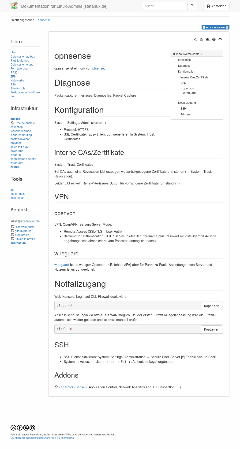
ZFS (13, 76)
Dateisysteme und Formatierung (22, 66)
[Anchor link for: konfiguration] (108, 109)
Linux (14, 52)
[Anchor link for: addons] (82, 374)
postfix (15, 139)
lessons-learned (21, 131)
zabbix (15, 167)
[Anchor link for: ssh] (72, 344)
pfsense (98, 68)
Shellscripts (18, 88)
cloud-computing (21, 135)
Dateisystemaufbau (23, 56)
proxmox (16, 143)
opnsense (44, 20)
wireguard (17, 163)
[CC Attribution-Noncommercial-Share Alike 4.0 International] (23, 427)
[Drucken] (214, 38)
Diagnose (184, 65)
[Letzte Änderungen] (201, 38)
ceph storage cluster (23, 159)
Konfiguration (186, 71)
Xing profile (22, 235)
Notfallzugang (187, 102)
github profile (23, 231)
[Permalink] (220, 38)
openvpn (188, 88)
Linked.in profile (25, 239)
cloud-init (16, 155)
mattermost (18, 193)
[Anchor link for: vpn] (72, 196)
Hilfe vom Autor (24, 227)
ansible (15, 119)
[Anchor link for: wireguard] (81, 253)
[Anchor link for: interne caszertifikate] (127, 151)
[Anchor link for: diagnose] (94, 82)
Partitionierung (20, 60)
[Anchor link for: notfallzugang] (110, 283)
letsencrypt (17, 197)
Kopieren (211, 306)
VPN (183, 83)
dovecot (24, 139)
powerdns (17, 151)
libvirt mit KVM (20, 147)
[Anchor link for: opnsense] (95, 55)
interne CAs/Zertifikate (194, 77)
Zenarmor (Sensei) (73, 387)
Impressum (18, 243)
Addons (185, 114)
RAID (14, 72)
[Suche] (192, 6)
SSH (13, 84)
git (12, 189)
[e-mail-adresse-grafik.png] (26, 221)
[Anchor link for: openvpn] (78, 213)
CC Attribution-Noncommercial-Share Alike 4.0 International (42, 437)
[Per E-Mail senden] (208, 38)
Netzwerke (17, 80)
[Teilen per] (195, 38)
